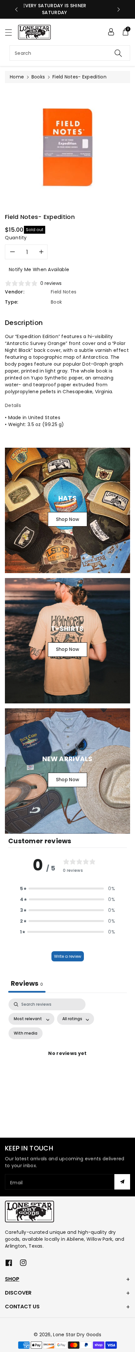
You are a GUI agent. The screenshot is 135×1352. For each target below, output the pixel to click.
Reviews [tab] (27, 983)
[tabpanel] (67, 1061)
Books (38, 77)
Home (17, 77)
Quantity (16, 237)
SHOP (12, 1279)
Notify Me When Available (39, 269)
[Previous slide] (16, 9)
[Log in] (111, 32)
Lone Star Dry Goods (77, 1334)
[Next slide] (118, 9)
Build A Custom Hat (67, 9)
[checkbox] (26, 1033)
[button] (11, 32)
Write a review (67, 956)
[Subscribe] (122, 1182)
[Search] (118, 53)
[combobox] (70, 53)
